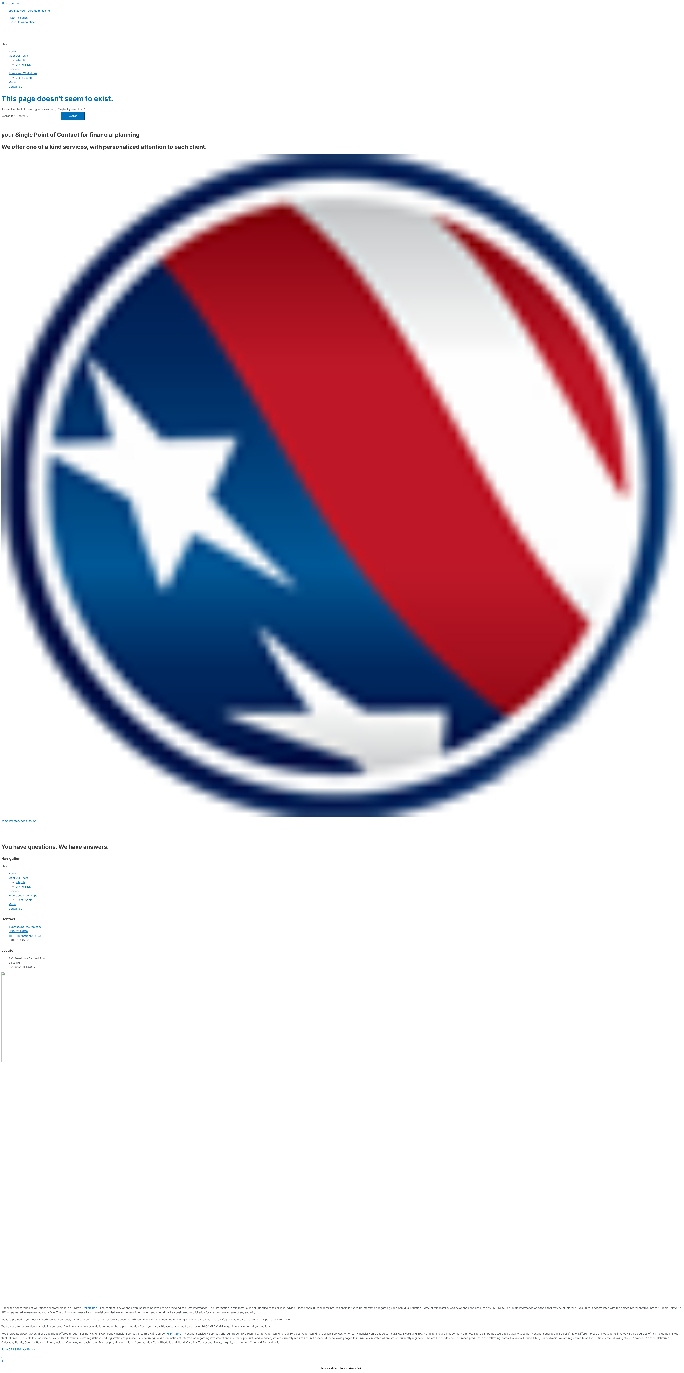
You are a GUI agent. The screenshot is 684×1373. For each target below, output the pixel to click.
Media (12, 82)
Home (12, 51)
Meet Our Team (18, 55)
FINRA (170, 1333)
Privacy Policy (355, 1368)
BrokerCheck (90, 1308)
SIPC (178, 1333)
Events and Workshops (23, 73)
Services (14, 69)
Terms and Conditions (333, 1368)
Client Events (24, 77)
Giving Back (23, 64)
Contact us (15, 86)
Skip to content (10, 3)
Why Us (20, 60)
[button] (342, 44)
